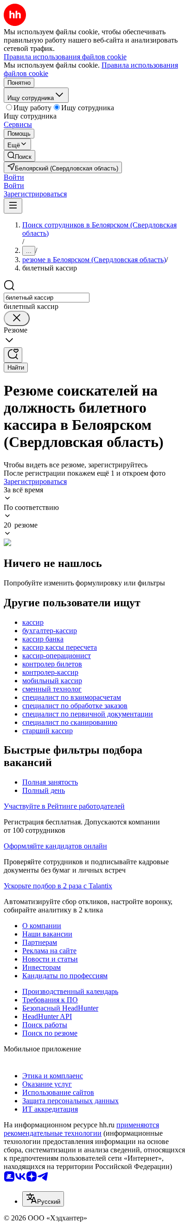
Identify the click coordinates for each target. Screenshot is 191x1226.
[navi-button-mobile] (13, 206)
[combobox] (46, 297)
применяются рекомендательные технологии (81, 1129)
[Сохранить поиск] (13, 355)
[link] (19, 156)
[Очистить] (17, 318)
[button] (14, 177)
